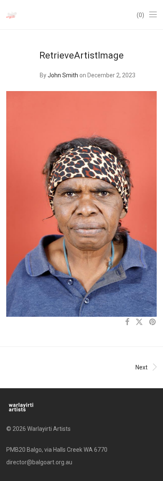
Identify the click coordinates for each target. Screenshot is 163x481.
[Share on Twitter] (139, 322)
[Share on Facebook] (127, 322)
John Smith (63, 75)
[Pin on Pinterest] (153, 322)
